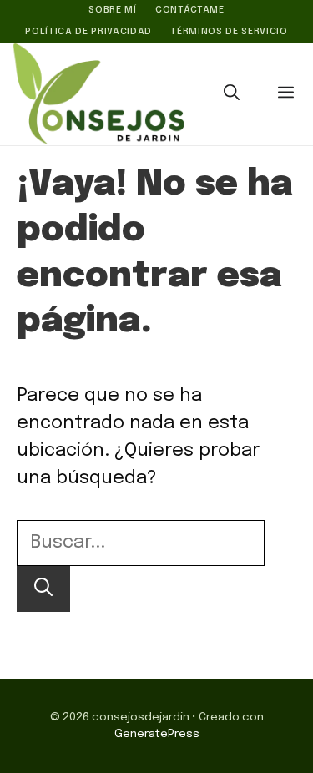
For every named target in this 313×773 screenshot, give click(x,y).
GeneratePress (156, 734)
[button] (231, 94)
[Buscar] (43, 589)
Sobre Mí (112, 10)
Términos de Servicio (228, 32)
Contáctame (190, 10)
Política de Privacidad (88, 32)
